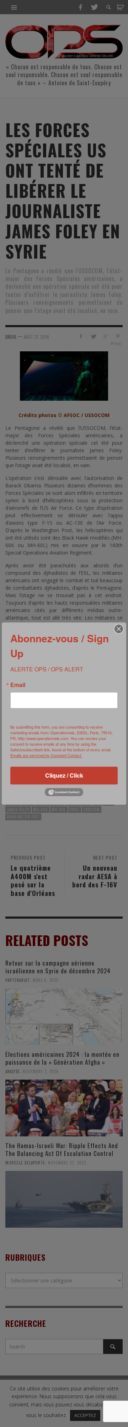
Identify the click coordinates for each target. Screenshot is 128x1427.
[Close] (118, 629)
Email (17, 685)
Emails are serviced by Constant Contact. (46, 755)
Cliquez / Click (64, 775)
